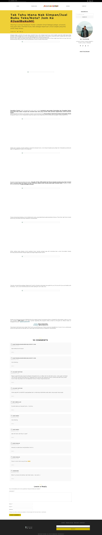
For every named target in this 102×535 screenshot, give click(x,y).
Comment (12, 491)
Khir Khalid (16, 443)
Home (18, 6)
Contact (84, 6)
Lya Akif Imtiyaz (17, 371)
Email (10, 506)
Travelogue (34, 6)
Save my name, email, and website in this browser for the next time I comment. (28, 512)
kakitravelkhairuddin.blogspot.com (24, 344)
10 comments (21, 11)
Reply (12, 352)
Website (11, 509)
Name (10, 503)
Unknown (16, 470)
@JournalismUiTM (42, 324)
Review (68, 6)
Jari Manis (16, 415)
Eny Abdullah (17, 402)
